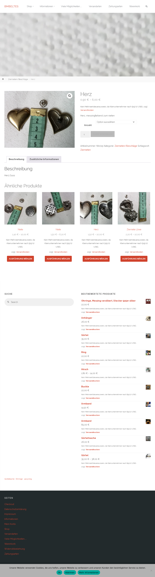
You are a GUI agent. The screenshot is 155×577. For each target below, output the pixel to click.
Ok (59, 572)
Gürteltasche (9, 479)
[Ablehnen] (151, 570)
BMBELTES (11, 6)
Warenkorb (10, 544)
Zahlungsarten (11, 554)
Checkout (9, 504)
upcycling (28, 479)
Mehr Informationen (89, 572)
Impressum (10, 514)
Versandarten (11, 534)
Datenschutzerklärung (15, 509)
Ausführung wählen (20, 259)
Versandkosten (87, 110)
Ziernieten (85, 150)
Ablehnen (70, 572)
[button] (69, 96)
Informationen (11, 519)
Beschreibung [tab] (16, 159)
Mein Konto (10, 524)
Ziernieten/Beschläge (18, 79)
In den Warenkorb (103, 134)
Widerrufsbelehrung (14, 549)
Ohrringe (19, 479)
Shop (7, 529)
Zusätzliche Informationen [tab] (44, 159)
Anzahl (88, 125)
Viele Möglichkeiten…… (15, 539)
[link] (146, 6)
